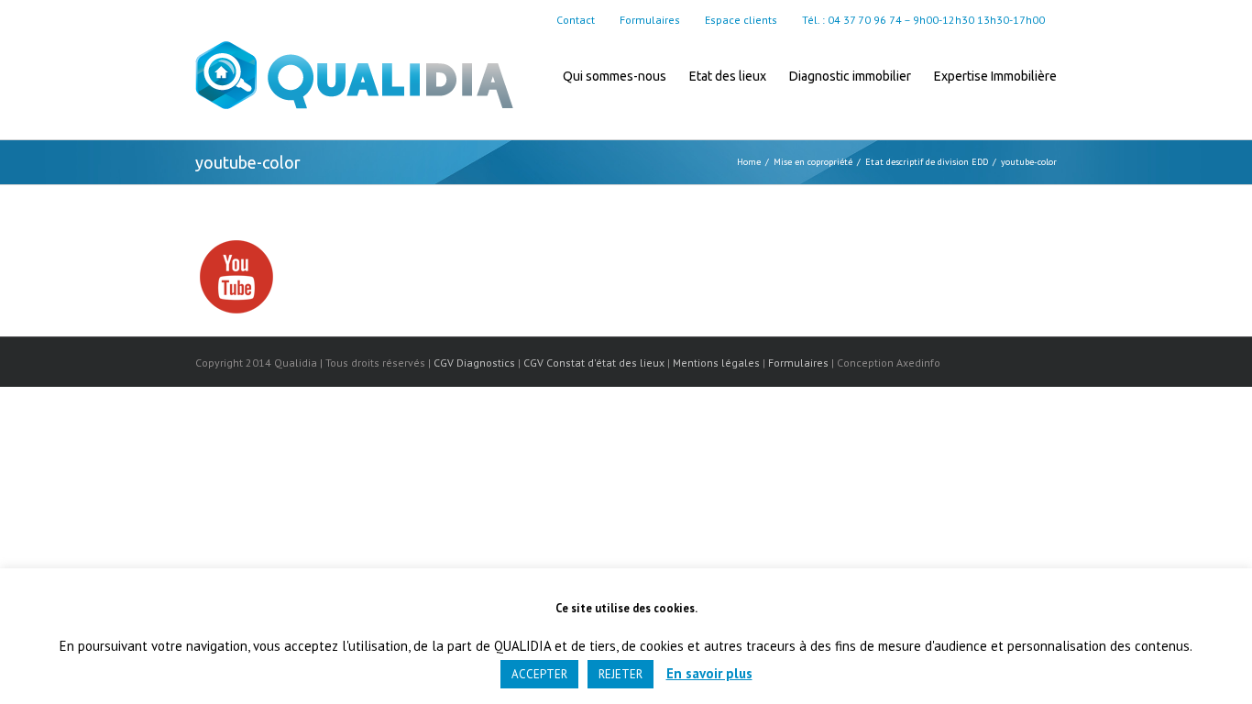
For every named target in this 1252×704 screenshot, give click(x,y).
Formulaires (798, 362)
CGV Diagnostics (474, 362)
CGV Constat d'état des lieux (593, 362)
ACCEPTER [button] (539, 674)
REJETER (620, 674)
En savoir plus (709, 673)
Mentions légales (716, 362)
